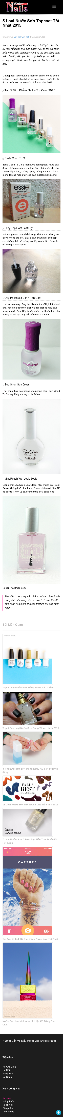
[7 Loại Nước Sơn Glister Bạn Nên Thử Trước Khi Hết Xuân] (31, 822)
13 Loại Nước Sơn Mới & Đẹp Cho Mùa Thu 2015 (30, 804)
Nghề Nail (8, 1104)
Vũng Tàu (8, 1073)
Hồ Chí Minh (9, 1066)
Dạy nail (17, 37)
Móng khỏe (8, 1101)
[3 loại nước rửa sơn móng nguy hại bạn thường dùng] (31, 749)
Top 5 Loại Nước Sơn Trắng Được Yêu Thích (28, 687)
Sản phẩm (8, 1108)
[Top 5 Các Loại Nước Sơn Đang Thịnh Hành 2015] (31, 708)
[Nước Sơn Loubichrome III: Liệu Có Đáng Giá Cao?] (31, 980)
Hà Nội (6, 1070)
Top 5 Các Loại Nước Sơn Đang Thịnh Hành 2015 (31, 728)
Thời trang (8, 1111)
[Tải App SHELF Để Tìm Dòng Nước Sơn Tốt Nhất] (31, 891)
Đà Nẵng (7, 1077)
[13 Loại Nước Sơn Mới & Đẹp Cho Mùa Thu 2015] (31, 789)
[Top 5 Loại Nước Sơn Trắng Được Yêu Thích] (31, 659)
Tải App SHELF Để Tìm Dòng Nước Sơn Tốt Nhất (30, 939)
